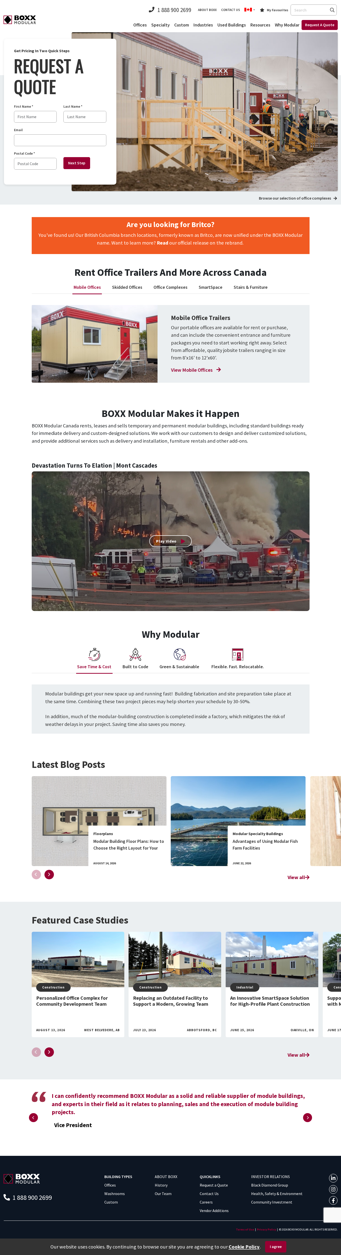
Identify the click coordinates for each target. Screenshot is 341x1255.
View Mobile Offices (192, 370)
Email (18, 130)
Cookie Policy (244, 1247)
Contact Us (209, 1193)
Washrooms (114, 1193)
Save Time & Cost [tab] (94, 666)
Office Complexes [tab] (170, 287)
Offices (140, 25)
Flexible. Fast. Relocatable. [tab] (237, 666)
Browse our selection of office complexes (295, 198)
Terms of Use (245, 1229)
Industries (203, 25)
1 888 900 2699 (174, 9)
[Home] (19, 19)
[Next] (49, 874)
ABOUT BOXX (166, 1176)
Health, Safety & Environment (277, 1193)
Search (332, 9)
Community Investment (271, 1202)
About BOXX (207, 10)
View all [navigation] (296, 877)
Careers (206, 1202)
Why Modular (287, 25)
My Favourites (277, 10)
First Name (23, 106)
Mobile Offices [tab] (87, 287)
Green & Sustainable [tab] (180, 666)
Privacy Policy (266, 1229)
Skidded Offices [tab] (127, 287)
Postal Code (24, 153)
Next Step (76, 162)
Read (162, 243)
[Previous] (33, 1117)
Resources (260, 25)
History (161, 1185)
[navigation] (99, 821)
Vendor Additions (214, 1210)
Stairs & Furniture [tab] (251, 287)
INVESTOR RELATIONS (270, 1176)
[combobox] (314, 9)
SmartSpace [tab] (210, 287)
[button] (249, 9)
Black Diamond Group (269, 1185)
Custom (181, 25)
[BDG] (21, 1178)
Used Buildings (231, 25)
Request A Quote (319, 24)
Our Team (163, 1193)
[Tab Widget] (95, 344)
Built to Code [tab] (135, 666)
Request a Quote (214, 1185)
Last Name (72, 106)
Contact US (230, 10)
